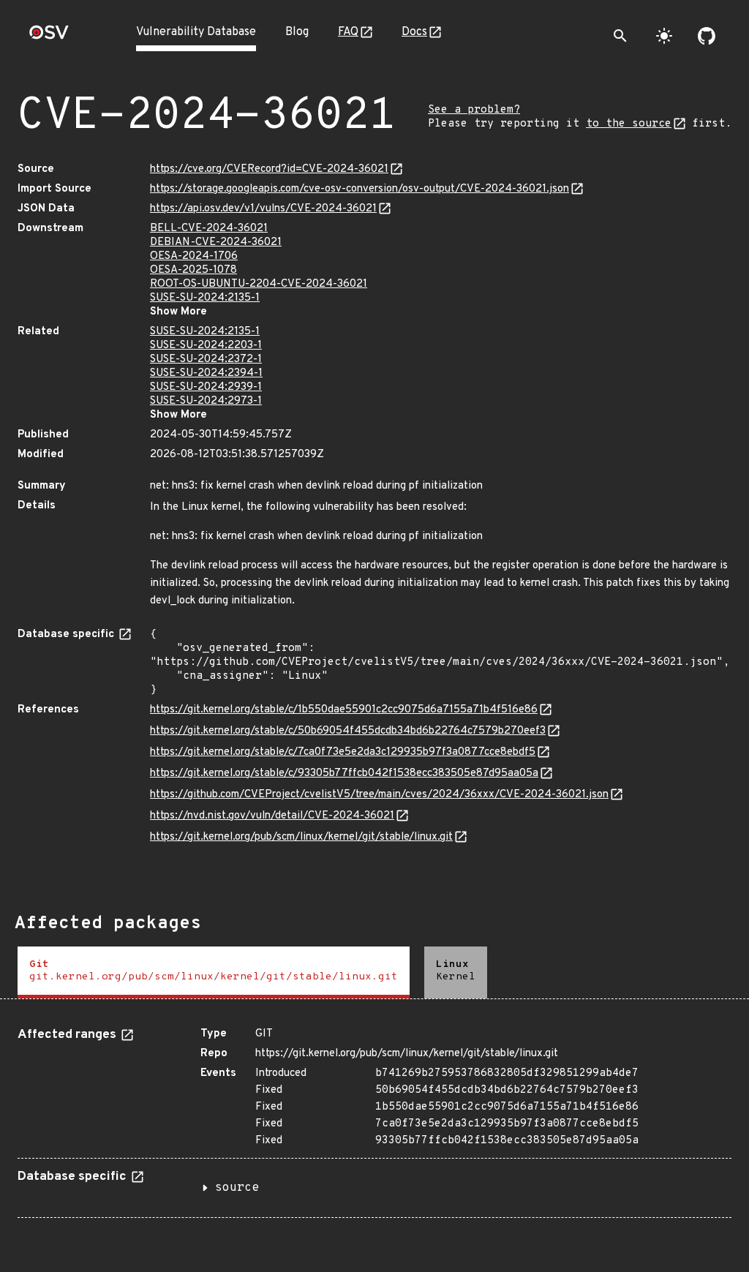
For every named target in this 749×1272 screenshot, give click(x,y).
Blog (297, 32)
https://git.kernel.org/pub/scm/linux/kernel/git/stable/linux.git (301, 837)
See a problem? (474, 110)
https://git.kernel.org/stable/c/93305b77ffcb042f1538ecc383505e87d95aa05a (344, 773)
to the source (628, 124)
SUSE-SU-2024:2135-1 (205, 298)
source (237, 1188)
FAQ (348, 32)
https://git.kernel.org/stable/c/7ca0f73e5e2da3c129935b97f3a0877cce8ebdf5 (342, 752)
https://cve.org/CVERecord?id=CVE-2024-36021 (269, 169)
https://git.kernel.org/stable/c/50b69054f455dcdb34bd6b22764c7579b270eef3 (348, 731)
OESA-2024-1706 (194, 256)
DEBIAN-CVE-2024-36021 (216, 242)
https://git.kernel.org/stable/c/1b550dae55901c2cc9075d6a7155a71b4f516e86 (344, 710)
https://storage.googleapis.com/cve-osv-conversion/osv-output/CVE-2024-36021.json (359, 189)
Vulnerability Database (196, 32)
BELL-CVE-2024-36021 (209, 229)
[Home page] (49, 37)
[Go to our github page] (706, 36)
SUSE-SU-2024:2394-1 (206, 373)
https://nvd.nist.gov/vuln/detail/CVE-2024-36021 (272, 816)
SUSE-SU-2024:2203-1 (206, 346)
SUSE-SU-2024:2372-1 (206, 359)
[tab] (214, 972)
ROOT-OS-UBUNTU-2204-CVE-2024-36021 (258, 284)
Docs (414, 32)
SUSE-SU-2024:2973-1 (206, 401)
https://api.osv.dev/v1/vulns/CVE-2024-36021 (263, 209)
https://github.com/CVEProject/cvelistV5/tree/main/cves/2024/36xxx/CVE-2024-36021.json (379, 795)
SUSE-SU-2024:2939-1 (206, 387)
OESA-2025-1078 (193, 270)
